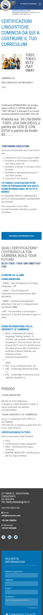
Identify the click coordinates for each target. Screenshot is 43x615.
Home (14, 8)
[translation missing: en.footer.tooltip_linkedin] (9, 537)
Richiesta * (10, 596)
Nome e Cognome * (14, 571)
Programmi (21, 8)
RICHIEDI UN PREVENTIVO (21, 236)
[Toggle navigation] (40, 4)
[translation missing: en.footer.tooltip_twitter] (16, 537)
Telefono (9, 580)
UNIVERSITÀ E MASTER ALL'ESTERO (21, 10)
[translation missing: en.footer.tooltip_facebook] (3, 537)
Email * (8, 588)
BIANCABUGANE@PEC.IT (18, 502)
